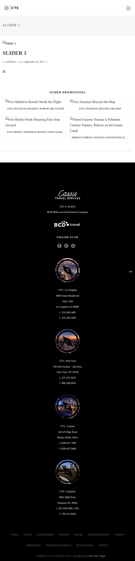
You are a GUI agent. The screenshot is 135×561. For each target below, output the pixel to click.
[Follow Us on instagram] (66, 246)
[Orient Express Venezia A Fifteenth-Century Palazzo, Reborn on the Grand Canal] (100, 125)
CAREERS (119, 535)
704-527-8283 (69, 514)
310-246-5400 (69, 312)
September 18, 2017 (34, 62)
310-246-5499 (69, 318)
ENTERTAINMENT (45, 535)
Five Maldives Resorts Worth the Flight (35, 109)
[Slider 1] (67, 43)
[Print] (6, 71)
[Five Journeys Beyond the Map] (100, 102)
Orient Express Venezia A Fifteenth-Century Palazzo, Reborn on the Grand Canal (101, 137)
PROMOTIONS (34, 545)
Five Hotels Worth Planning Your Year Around (36, 132)
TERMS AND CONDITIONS (58, 545)
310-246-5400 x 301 (68, 508)
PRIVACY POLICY (85, 545)
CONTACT (103, 545)
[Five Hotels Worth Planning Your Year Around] (35, 122)
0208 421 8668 (68, 448)
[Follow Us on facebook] (59, 246)
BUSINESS (64, 535)
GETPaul (10, 62)
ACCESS (28, 535)
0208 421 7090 (68, 443)
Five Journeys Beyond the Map (100, 109)
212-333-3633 (69, 377)
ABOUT (15, 535)
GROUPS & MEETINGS (99, 535)
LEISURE (78, 535)
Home (114, 32)
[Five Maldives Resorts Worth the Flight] (35, 102)
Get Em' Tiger (97, 556)
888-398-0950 (69, 383)
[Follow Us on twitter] (73, 246)
